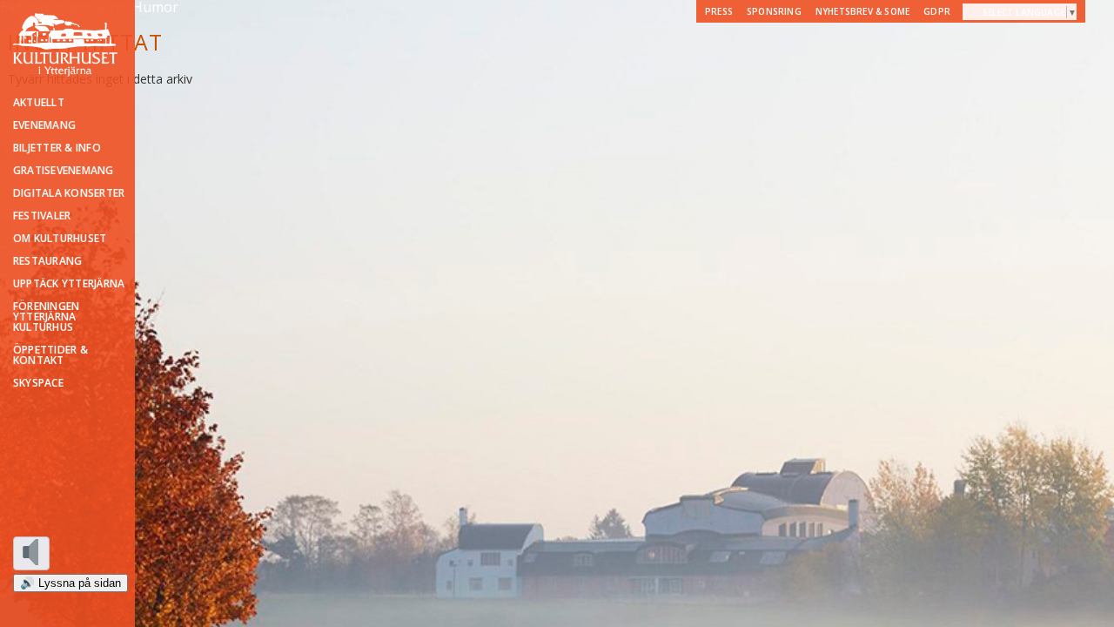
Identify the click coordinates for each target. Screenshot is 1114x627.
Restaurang (47, 261)
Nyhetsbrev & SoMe (862, 11)
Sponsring (774, 11)
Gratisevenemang (63, 171)
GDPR (936, 11)
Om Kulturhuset (59, 239)
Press (719, 11)
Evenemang (44, 125)
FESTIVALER (41, 216)
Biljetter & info (57, 148)
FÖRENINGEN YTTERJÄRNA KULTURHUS (46, 317)
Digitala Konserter (68, 193)
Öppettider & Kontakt (50, 355)
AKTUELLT (38, 103)
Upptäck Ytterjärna (68, 284)
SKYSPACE (38, 383)
